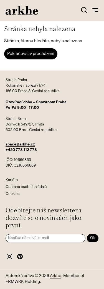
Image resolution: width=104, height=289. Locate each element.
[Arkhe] (22, 10)
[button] (83, 10)
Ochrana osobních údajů (26, 187)
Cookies (13, 194)
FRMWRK (15, 282)
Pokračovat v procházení (30, 54)
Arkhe (55, 276)
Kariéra (12, 180)
